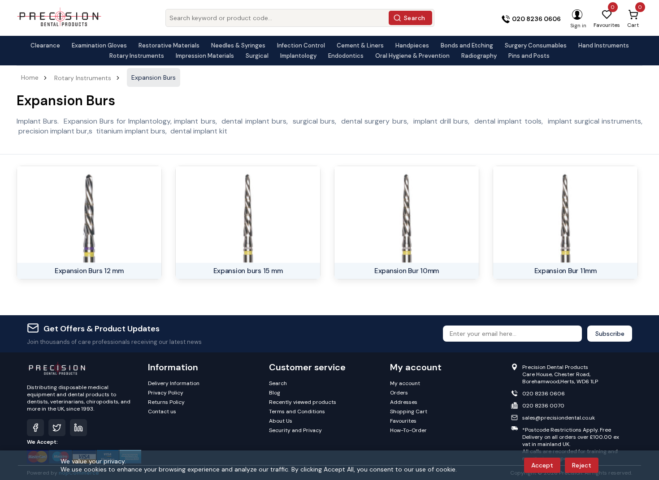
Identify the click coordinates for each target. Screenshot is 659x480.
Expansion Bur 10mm (406, 270)
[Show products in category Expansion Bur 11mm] (565, 214)
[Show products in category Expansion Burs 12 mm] (89, 214)
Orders (399, 392)
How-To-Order (408, 430)
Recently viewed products (302, 402)
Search (414, 18)
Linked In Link (78, 427)
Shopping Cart (408, 411)
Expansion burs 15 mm (248, 270)
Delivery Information (173, 383)
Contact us (162, 411)
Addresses (403, 402)
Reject (581, 465)
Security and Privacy (295, 430)
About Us (280, 420)
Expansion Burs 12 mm (89, 270)
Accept (542, 465)
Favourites (403, 420)
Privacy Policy (165, 392)
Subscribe (609, 334)
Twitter (56, 427)
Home (30, 77)
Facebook (35, 427)
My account (405, 383)
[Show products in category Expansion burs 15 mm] (248, 214)
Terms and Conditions (297, 411)
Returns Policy (166, 402)
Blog (274, 392)
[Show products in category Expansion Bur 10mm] (406, 214)
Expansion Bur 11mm (565, 270)
